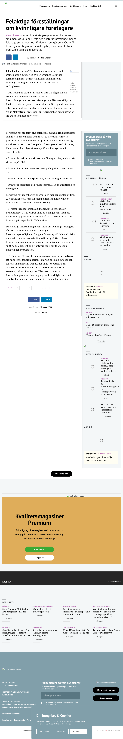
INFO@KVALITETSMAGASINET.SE (25, 707)
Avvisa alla (61, 731)
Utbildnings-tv (75, 6)
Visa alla (101, 341)
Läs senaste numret (106, 690)
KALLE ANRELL (7, 695)
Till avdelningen (114, 581)
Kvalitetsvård (95, 6)
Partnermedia (19, 720)
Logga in (40, 557)
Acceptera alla (78, 731)
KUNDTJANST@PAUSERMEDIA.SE (24, 704)
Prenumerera (45, 6)
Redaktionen (7, 720)
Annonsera (31, 720)
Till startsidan (61, 473)
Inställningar (44, 731)
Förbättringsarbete (59, 6)
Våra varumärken (29, 731)
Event (85, 6)
